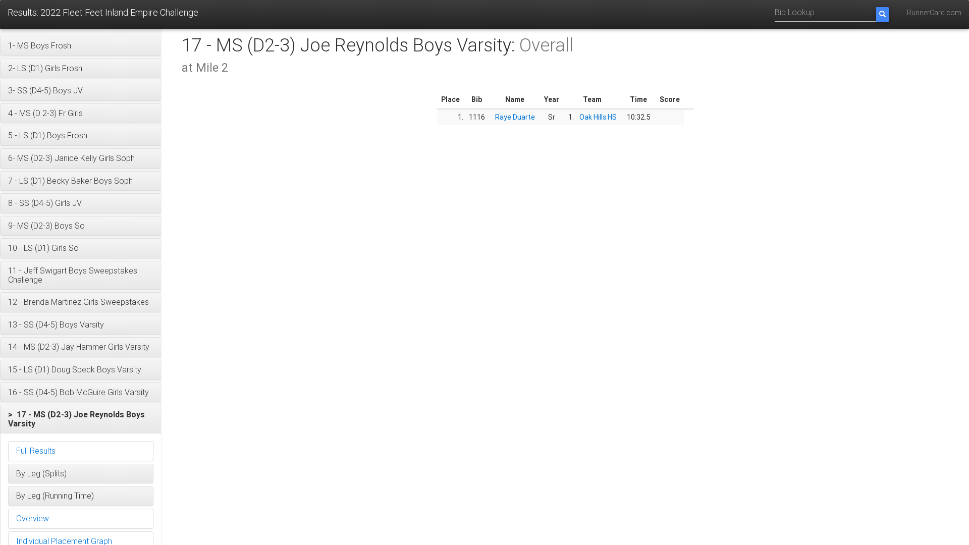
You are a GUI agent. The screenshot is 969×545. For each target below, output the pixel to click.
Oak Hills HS (598, 117)
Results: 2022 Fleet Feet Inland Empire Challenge (103, 12)
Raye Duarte (515, 117)
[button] (81, 46)
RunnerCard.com (934, 12)
